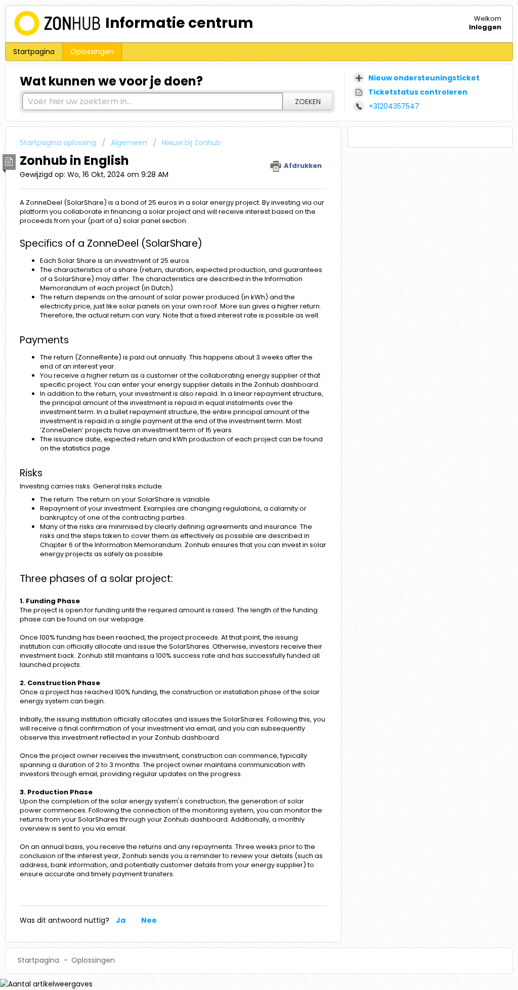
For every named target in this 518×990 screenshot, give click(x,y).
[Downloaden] (240, 371)
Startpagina (34, 52)
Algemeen (129, 143)
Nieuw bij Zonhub (191, 143)
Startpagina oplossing (59, 143)
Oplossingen (92, 52)
